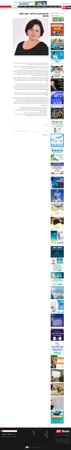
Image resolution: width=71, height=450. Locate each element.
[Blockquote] (22, 131)
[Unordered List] (20, 131)
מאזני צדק (40, 8)
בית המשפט (44, 6)
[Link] (24, 131)
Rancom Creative (42, 447)
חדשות (55, 6)
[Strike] (18, 131)
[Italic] (15, 131)
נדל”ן (34, 6)
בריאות (38, 6)
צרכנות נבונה (46, 433)
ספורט (50, 6)
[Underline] (16, 131)
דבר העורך (44, 8)
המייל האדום (3, 436)
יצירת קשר (14, 436)
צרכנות (20, 6)
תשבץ (26, 8)
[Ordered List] (19, 131)
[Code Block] (23, 131)
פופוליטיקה (46, 434)
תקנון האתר (7, 436)
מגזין (30, 6)
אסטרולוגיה (32, 8)
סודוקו (29, 8)
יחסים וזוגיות (37, 8)
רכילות (25, 6)
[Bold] (13, 131)
